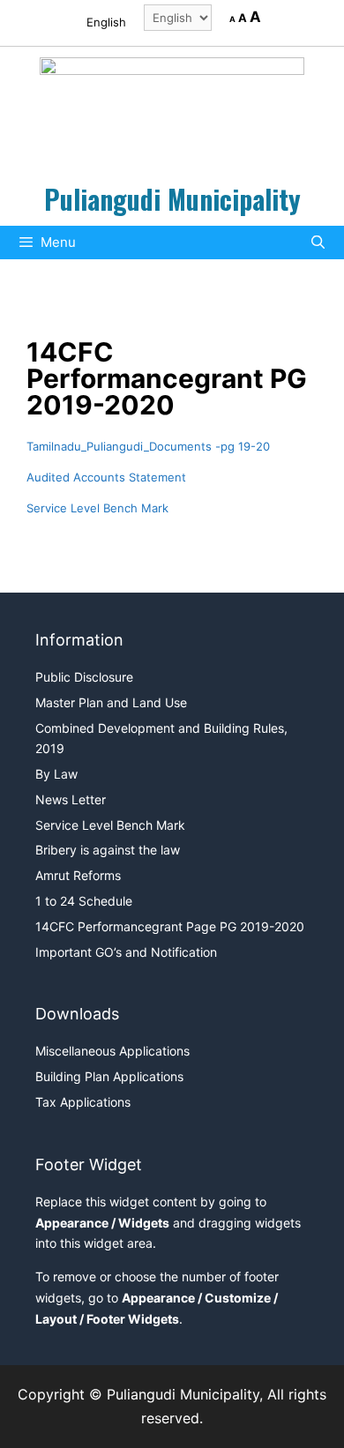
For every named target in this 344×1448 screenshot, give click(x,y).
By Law (56, 773)
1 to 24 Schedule (83, 900)
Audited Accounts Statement (106, 477)
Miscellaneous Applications (112, 1050)
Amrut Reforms (78, 875)
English (106, 22)
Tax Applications (83, 1101)
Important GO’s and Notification (126, 951)
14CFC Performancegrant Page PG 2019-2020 (169, 926)
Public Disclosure (84, 676)
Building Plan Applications (109, 1076)
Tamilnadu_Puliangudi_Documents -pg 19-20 (148, 446)
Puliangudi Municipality (172, 199)
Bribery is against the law (107, 849)
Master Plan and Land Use (111, 702)
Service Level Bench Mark (97, 508)
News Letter (70, 799)
